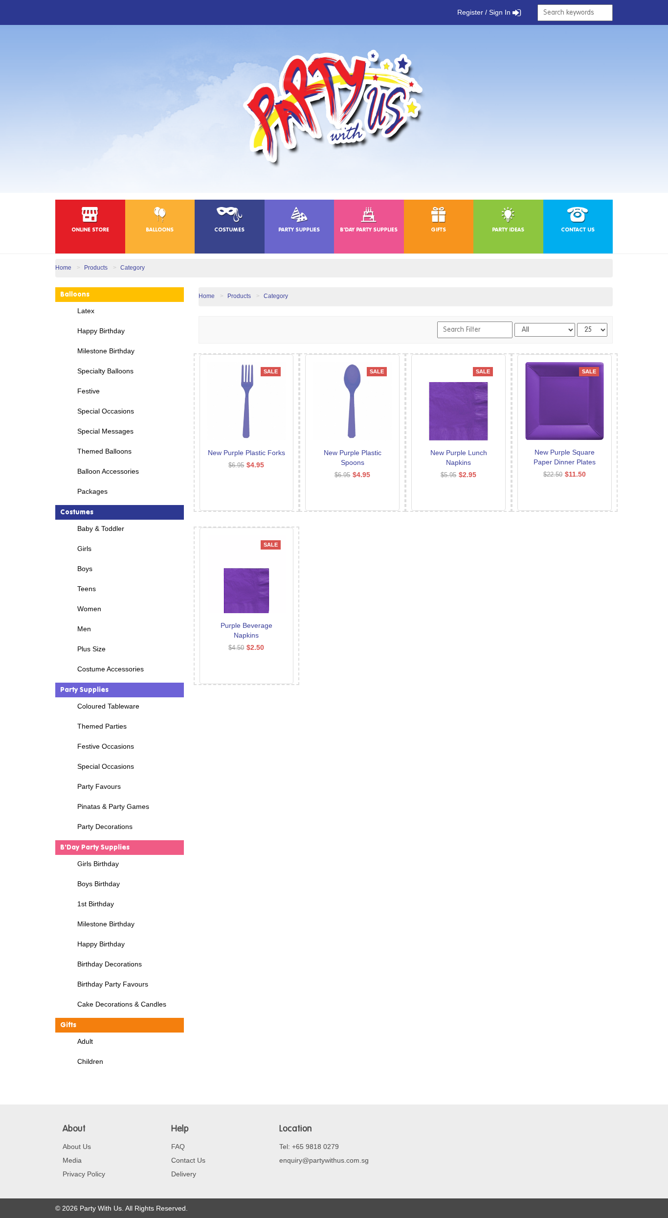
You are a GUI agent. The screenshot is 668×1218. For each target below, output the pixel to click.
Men (84, 629)
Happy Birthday (101, 331)
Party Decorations (105, 826)
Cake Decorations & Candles (121, 1004)
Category (132, 267)
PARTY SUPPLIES (299, 230)
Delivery (183, 1174)
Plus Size (91, 649)
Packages (92, 491)
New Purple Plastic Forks (246, 453)
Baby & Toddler (100, 528)
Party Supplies (84, 690)
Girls (84, 548)
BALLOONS (160, 230)
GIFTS (438, 230)
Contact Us (188, 1160)
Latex (85, 311)
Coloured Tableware (108, 706)
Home (63, 267)
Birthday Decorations (109, 964)
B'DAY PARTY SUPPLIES (369, 230)
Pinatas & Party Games (113, 806)
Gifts (68, 1025)
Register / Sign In (484, 12)
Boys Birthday (98, 884)
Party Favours (99, 786)
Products (96, 267)
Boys (84, 569)
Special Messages (105, 431)
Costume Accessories (110, 669)
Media (72, 1160)
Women (89, 609)
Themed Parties (102, 726)
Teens (86, 589)
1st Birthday (95, 904)
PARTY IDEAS (508, 230)
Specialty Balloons (105, 371)
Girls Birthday (98, 864)
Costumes (76, 512)
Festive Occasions (105, 746)
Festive (88, 391)
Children (90, 1061)
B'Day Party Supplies (95, 847)
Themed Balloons (104, 451)
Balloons (74, 294)
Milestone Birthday (105, 351)
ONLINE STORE (90, 230)
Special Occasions (105, 411)
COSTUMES (229, 230)
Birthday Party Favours (112, 984)
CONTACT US (578, 230)
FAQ (178, 1146)
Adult (85, 1041)
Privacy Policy (84, 1174)
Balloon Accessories (108, 471)
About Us (77, 1146)
